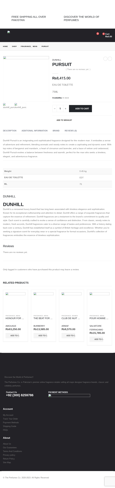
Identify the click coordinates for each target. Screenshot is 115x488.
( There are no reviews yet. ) (78, 69)
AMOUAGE (11, 326)
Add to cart (82, 108)
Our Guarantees (10, 447)
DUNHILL (56, 60)
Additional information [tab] (34, 131)
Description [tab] (9, 131)
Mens (18, 316)
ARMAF (65, 326)
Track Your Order (10, 419)
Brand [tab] (56, 131)
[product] (15, 302)
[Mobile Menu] (5, 35)
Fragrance (10, 316)
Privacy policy (9, 455)
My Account (8, 415)
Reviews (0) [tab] (71, 131)
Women (75, 316)
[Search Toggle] (82, 35)
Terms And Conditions (12, 451)
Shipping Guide (9, 426)
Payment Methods (11, 422)
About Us (7, 444)
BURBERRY (39, 326)
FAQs (5, 430)
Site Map (7, 462)
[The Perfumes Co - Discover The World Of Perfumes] (16, 35)
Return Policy (9, 459)
